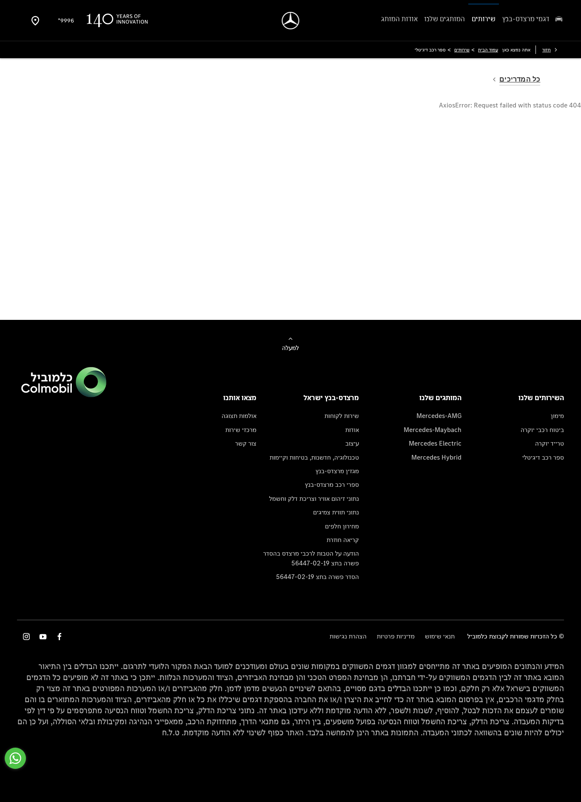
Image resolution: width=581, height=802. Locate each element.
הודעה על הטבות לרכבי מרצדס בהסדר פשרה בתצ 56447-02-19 (311, 558)
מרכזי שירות (240, 429)
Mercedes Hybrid (436, 457)
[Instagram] (26, 636)
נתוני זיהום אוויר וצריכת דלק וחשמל (314, 498)
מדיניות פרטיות (396, 636)
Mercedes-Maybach (432, 429)
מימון (557, 415)
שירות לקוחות (342, 415)
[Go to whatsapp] (15, 758)
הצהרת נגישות (348, 636)
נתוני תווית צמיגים (336, 512)
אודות (352, 429)
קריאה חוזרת (343, 539)
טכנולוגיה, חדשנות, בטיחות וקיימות (314, 457)
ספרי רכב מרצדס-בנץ (332, 484)
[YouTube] (43, 636)
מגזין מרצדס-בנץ (337, 470)
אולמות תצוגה (239, 415)
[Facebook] (59, 636)
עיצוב (352, 443)
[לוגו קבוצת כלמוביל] (63, 394)
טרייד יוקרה (549, 443)
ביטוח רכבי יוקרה (542, 429)
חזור (546, 49)
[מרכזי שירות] (35, 20)
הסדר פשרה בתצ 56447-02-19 (317, 576)
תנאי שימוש (440, 636)
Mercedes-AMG (438, 415)
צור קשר (245, 443)
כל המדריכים (519, 79)
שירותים (462, 49)
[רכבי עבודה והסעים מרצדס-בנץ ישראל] (290, 20)
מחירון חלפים (342, 526)
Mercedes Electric (435, 443)
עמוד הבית (488, 49)
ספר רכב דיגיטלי (543, 457)
